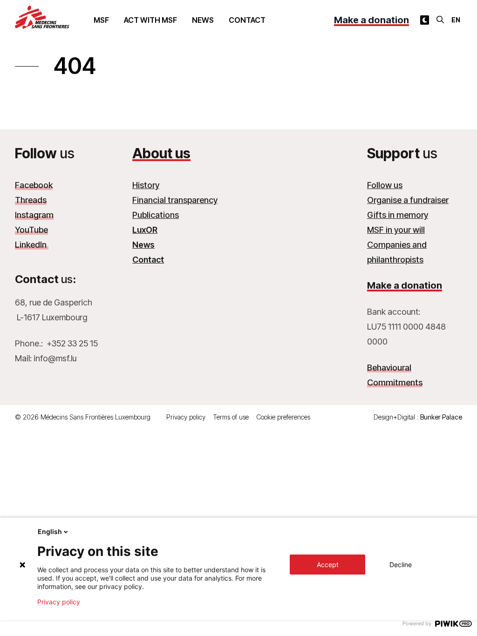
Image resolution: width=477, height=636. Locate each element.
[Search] (440, 19)
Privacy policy (185, 417)
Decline (400, 564)
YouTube (31, 230)
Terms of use (231, 417)
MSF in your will (396, 230)
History (145, 185)
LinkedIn (31, 245)
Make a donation (371, 20)
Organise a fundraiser (408, 200)
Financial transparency (175, 200)
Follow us (384, 185)
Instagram (34, 215)
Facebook (34, 185)
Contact (247, 20)
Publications (155, 215)
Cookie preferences (283, 417)
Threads (31, 200)
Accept (328, 564)
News (203, 20)
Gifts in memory (397, 215)
